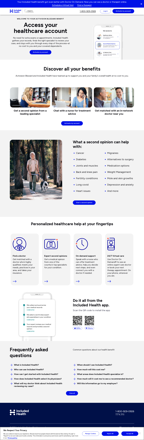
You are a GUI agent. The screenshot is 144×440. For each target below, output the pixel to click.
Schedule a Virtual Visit (63, 5)
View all (73, 393)
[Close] (140, 433)
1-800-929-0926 (124, 411)
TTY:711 (119, 414)
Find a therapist (84, 5)
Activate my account (40, 52)
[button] (142, 4)
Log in (105, 11)
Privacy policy (12, 438)
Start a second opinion (84, 203)
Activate (123, 11)
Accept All (129, 433)
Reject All (110, 433)
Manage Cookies (90, 433)
